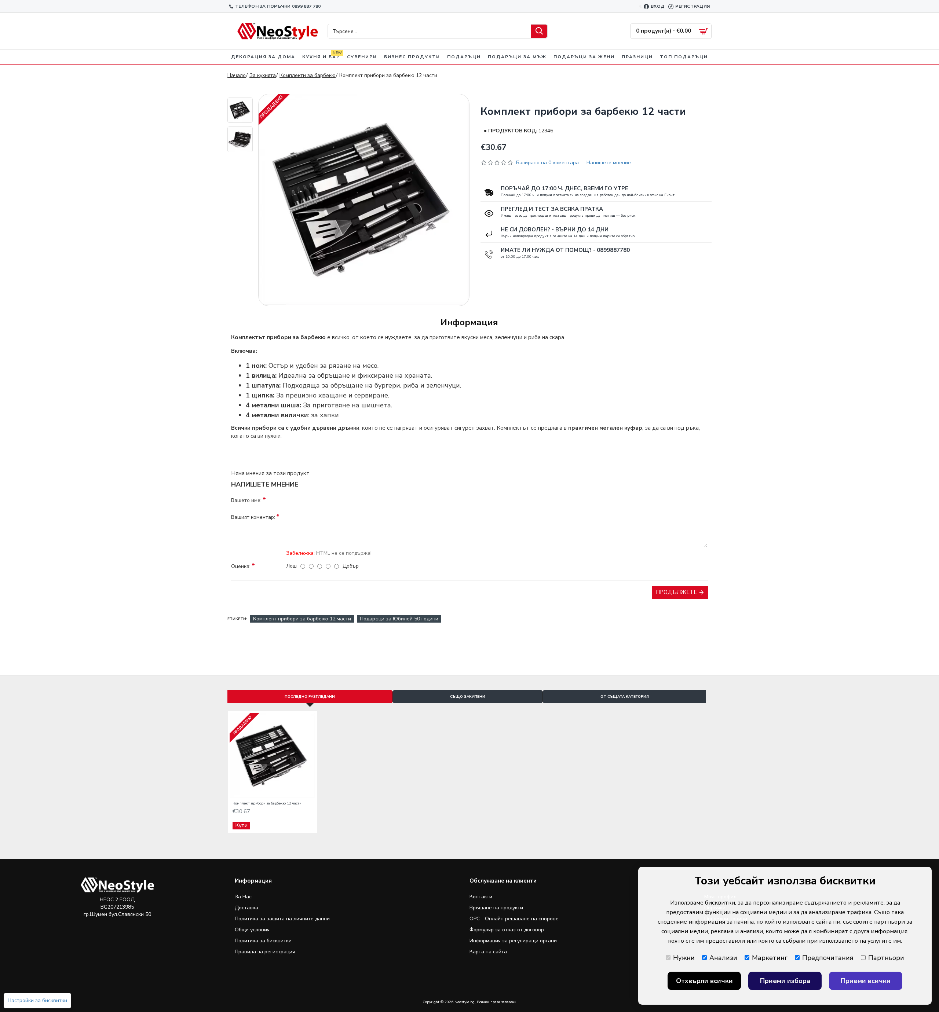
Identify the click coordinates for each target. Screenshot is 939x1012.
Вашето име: (246, 500)
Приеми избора (785, 980)
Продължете (676, 592)
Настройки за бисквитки (37, 1000)
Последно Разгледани (310, 696)
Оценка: (241, 566)
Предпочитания (828, 957)
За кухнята (262, 75)
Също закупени (467, 696)
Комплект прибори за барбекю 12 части (302, 618)
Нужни (684, 957)
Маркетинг (770, 957)
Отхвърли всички (704, 980)
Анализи (723, 957)
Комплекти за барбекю (307, 75)
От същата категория (624, 696)
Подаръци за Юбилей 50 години (399, 618)
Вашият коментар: (253, 517)
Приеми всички (866, 980)
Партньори (886, 957)
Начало (236, 75)
